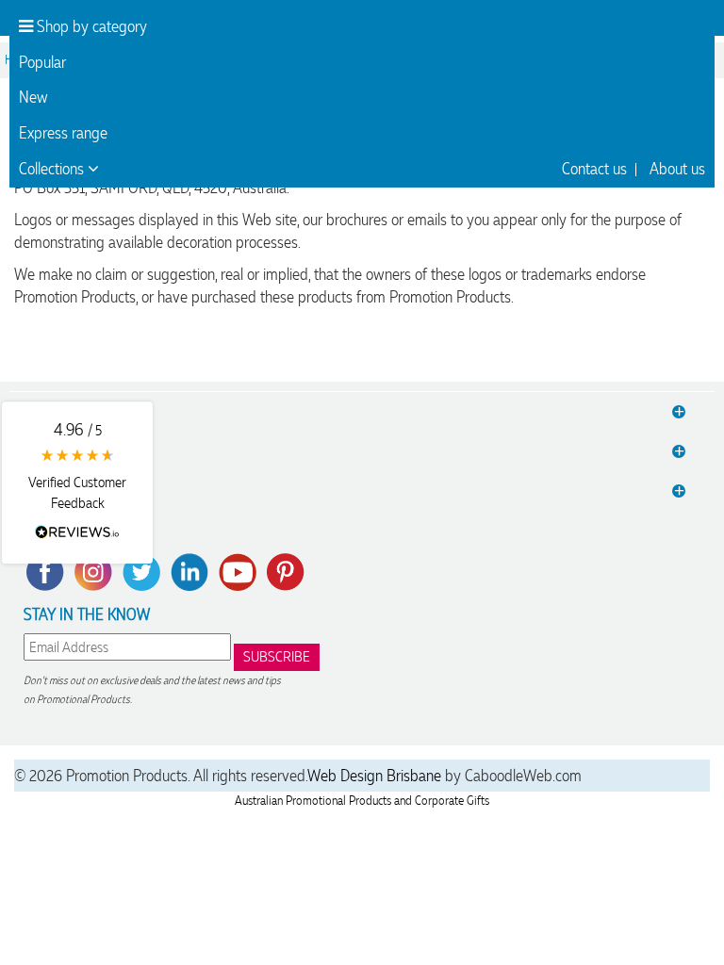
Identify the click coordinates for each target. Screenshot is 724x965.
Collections (53, 168)
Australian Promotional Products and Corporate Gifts (362, 801)
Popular (42, 62)
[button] (77, 482)
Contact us (594, 168)
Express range (63, 133)
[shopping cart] (676, 28)
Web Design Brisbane (374, 775)
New (33, 97)
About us (677, 168)
